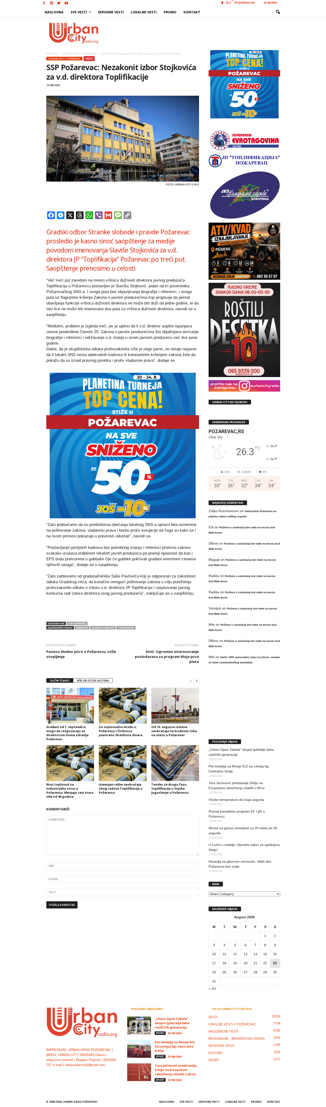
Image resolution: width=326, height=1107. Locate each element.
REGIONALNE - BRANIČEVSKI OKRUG (236, 1038)
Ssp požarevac (77, 623)
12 (235, 954)
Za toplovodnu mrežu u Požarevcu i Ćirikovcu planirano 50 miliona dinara (120, 731)
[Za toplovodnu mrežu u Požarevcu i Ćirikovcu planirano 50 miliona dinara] (123, 706)
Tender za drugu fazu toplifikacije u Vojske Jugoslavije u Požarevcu (170, 788)
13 (245, 954)
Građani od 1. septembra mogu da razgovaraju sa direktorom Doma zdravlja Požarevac (67, 733)
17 (214, 963)
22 (265, 963)
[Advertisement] (198, 33)
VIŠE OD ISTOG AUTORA (93, 680)
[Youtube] (66, 3)
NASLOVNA (54, 12)
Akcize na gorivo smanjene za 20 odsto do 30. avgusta (243, 830)
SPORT (160, 1033)
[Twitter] (59, 3)
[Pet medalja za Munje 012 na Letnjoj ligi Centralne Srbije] (139, 1049)
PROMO (170, 12)
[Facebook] (44, 3)
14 (255, 954)
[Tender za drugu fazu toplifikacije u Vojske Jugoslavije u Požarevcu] (175, 763)
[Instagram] (51, 3)
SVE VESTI (79, 12)
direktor (82, 627)
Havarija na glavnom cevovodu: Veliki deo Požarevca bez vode (240, 864)
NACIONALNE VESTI (223, 1031)
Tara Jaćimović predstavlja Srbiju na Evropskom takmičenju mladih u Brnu (237, 785)
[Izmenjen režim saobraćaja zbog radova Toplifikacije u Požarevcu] (123, 763)
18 (224, 963)
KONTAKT (192, 12)
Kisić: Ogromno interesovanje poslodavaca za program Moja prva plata (167, 656)
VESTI (89, 58)
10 (214, 954)
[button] (278, 12)
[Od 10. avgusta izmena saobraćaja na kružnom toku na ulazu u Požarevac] (175, 706)
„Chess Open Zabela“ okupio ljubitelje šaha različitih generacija (241, 752)
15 (265, 954)
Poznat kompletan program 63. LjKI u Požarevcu (237, 813)
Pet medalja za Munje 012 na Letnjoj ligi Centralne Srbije (239, 768)
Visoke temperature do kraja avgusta (236, 800)
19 (235, 963)
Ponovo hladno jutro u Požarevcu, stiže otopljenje (81, 654)
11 (224, 954)
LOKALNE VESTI (144, 12)
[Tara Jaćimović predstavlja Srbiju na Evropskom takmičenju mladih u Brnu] (139, 1072)
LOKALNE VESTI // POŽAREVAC (64, 58)
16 (275, 954)
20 (245, 963)
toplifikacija (126, 627)
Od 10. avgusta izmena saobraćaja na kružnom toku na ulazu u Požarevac (174, 731)
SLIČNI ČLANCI (59, 680)
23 (275, 963)
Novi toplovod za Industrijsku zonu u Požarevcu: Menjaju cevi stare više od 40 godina (69, 790)
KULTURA (215, 1053)
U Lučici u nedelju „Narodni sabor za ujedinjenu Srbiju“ (244, 847)
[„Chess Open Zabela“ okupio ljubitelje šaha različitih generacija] (139, 1025)
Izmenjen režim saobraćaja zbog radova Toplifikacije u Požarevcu (120, 788)
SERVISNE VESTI (111, 12)
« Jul (212, 988)
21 (255, 963)
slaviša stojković (103, 627)
